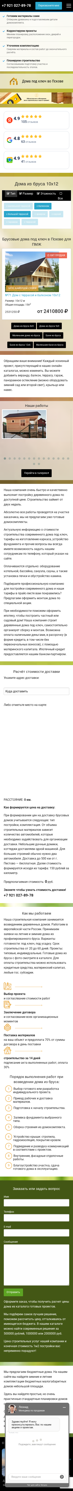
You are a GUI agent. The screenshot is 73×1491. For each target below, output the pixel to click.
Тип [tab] (12, 193)
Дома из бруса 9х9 (49, 326)
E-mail (7, 1226)
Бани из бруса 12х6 (20, 345)
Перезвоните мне (48, 5)
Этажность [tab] (48, 193)
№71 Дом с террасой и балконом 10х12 (32, 295)
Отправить (13, 1292)
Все (60, 198)
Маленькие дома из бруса (26, 335)
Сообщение (11, 1241)
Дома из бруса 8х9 (24, 326)
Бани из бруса (53, 335)
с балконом (43, 206)
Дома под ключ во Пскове (42, 81)
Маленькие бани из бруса (49, 345)
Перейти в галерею (36, 473)
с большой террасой (17, 214)
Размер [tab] (27, 193)
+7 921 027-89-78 (16, 6)
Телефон (9, 1211)
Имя (6, 1196)
